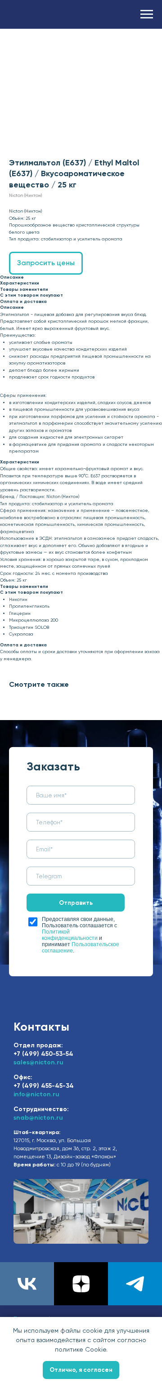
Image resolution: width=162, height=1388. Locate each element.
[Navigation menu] (146, 14)
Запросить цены (46, 262)
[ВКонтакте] (27, 1283)
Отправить (76, 902)
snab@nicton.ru (38, 1117)
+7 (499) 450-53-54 (43, 1054)
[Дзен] (81, 1283)
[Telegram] (135, 1283)
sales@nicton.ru (38, 1062)
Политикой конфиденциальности (70, 935)
